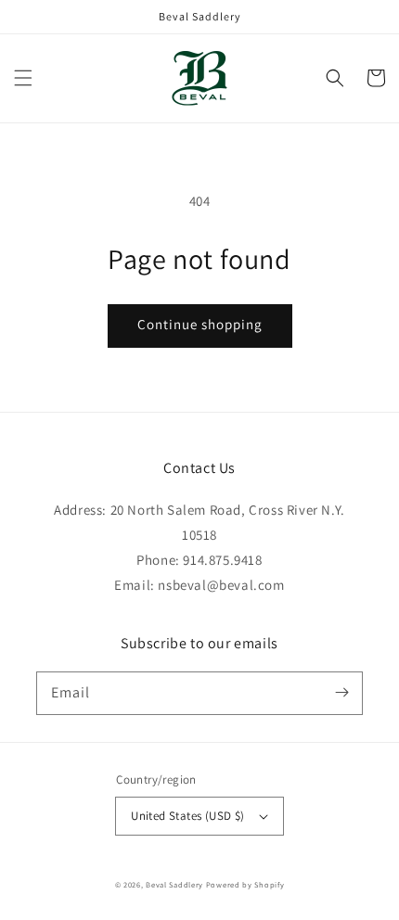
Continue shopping (200, 324)
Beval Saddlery (176, 884)
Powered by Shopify (245, 884)
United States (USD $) (187, 816)
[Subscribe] (341, 692)
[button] (23, 78)
